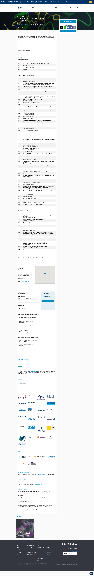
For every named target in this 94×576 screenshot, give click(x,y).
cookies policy (45, 2)
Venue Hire (55, 7)
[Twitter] (62, 544)
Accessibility (58, 564)
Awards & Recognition (48, 7)
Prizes (38, 560)
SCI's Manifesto (19, 552)
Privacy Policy (71, 564)
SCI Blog (18, 549)
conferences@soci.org (25, 281)
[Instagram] (68, 544)
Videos (18, 554)
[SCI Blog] (73, 544)
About (60, 7)
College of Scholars (30, 549)
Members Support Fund (31, 554)
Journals (18, 547)
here (31, 275)
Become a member (50, 557)
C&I (17, 545)
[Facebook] (70, 544)
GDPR (76, 564)
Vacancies (49, 552)
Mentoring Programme (31, 550)
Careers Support (42, 7)
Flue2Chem (19, 550)
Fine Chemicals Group (23, 24)
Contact (75, 548)
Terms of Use (64, 564)
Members (73, 7)
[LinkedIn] (65, 544)
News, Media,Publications (26, 7)
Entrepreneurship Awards (41, 556)
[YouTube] (76, 544)
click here (32, 361)
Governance (49, 549)
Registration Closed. (68, 21)
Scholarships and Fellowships (40, 554)
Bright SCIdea (29, 547)
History (48, 547)
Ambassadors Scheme (31, 545)
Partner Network (64, 7)
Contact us (49, 550)
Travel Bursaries (40, 558)
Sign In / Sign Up (50, 556)
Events (32, 7)
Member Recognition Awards (40, 551)
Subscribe (70, 548)
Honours (38, 549)
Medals (38, 545)
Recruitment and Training (31, 552)
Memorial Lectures (40, 547)
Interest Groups (37, 7)
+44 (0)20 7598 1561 (23, 280)
